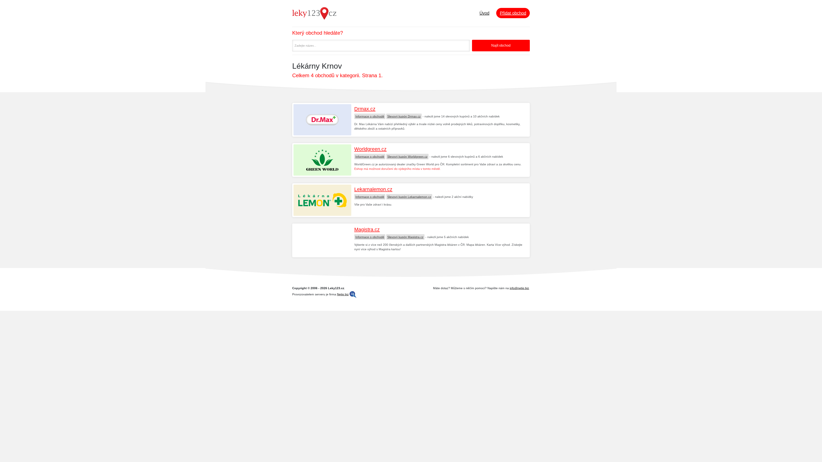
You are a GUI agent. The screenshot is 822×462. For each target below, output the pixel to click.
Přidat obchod (513, 13)
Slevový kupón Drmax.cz (404, 116)
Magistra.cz (367, 229)
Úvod (484, 13)
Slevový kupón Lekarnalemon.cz (409, 196)
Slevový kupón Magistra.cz (405, 237)
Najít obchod (501, 45)
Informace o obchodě (369, 116)
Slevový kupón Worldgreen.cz (407, 156)
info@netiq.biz (519, 288)
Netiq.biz (343, 294)
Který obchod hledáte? (317, 33)
